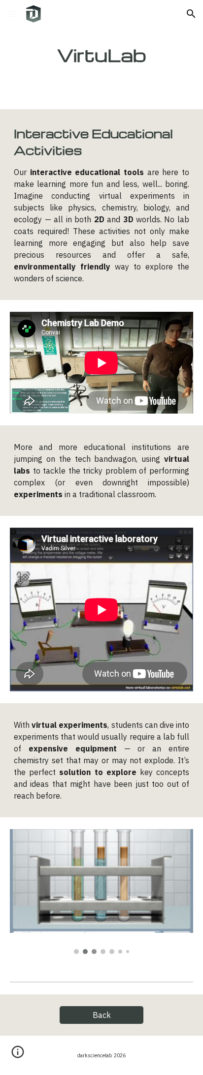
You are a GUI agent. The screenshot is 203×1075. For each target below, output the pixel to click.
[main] (101, 54)
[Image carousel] (101, 891)
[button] (12, 13)
